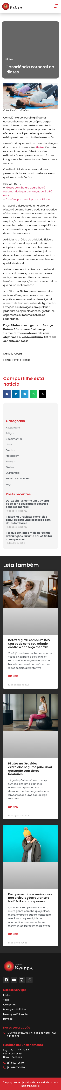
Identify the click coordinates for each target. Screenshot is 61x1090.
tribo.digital (33, 1086)
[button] (7, 394)
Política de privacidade (36, 1082)
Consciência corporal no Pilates (30, 69)
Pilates (9, 59)
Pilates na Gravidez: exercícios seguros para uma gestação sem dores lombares (28, 520)
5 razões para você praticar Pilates (28, 199)
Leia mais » (14, 676)
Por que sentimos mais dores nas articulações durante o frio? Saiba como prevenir (29, 536)
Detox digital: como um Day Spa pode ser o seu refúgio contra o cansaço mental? (27, 504)
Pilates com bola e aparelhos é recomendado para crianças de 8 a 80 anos (27, 191)
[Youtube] (14, 980)
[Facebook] (6, 980)
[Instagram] (22, 980)
